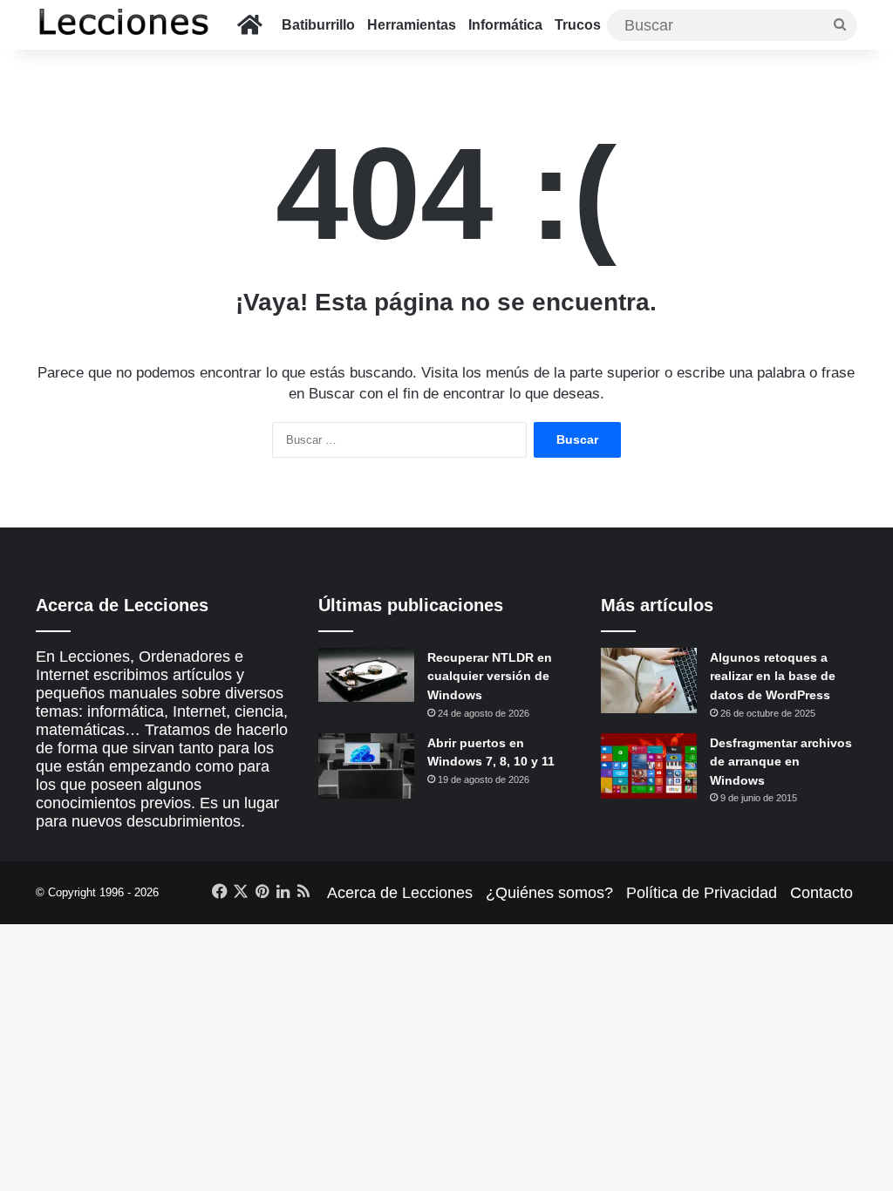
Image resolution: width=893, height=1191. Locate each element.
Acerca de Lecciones (400, 893)
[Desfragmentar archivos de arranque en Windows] (649, 766)
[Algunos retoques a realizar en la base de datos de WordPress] (649, 680)
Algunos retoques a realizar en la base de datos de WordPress (772, 676)
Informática (505, 24)
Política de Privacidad (701, 893)
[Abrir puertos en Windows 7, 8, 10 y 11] (366, 766)
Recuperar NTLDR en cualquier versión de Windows (489, 676)
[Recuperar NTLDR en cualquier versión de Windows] (366, 675)
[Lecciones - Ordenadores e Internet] (123, 24)
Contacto (821, 893)
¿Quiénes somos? (549, 893)
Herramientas (411, 24)
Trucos (578, 24)
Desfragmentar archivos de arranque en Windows (781, 761)
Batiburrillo (318, 24)
